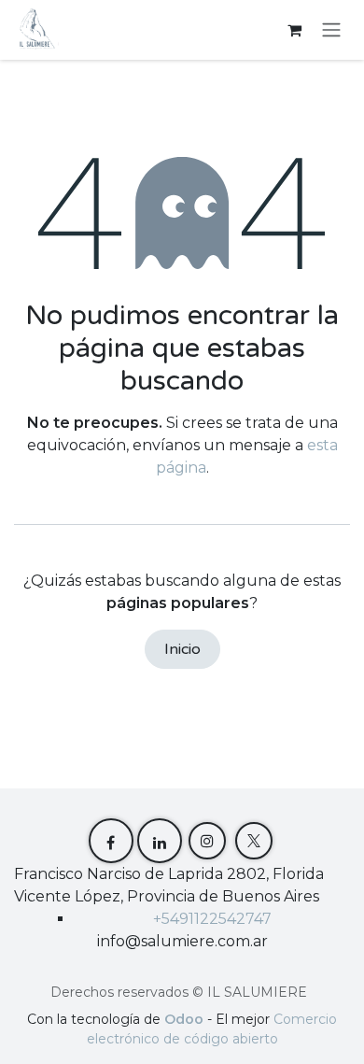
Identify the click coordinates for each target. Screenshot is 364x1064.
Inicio (182, 649)
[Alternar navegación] (331, 30)
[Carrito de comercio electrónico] (294, 30)
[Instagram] (207, 840)
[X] (254, 840)
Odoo (185, 1019)
